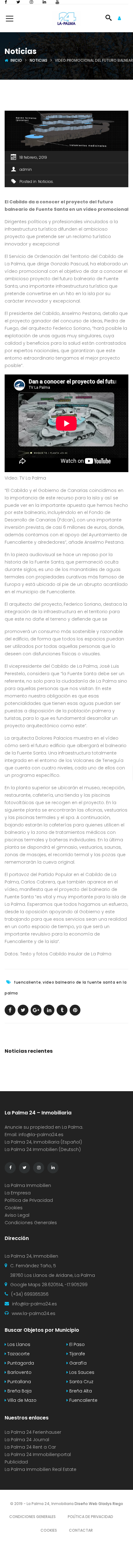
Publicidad (17, 1462)
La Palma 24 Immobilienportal (38, 1454)
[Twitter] (18, 2)
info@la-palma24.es (41, 1134)
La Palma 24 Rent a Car (30, 1447)
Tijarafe (76, 1354)
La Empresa (18, 1193)
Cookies (14, 1208)
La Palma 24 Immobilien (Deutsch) (43, 1149)
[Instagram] (31, 2)
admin (25, 169)
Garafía (77, 1363)
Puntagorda (20, 1363)
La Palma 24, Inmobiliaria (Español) (43, 1142)
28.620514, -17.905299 (65, 1285)
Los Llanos (18, 1344)
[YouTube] (57, 2)
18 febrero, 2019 (33, 157)
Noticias (38, 60)
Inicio (16, 60)
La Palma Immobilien (28, 1185)
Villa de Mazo (21, 1400)
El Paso (76, 1344)
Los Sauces (81, 1372)
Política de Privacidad (29, 1200)
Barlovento (19, 1372)
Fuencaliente (82, 1400)
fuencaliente (27, 982)
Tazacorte (18, 1354)
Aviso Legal (17, 1215)
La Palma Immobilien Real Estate (40, 1469)
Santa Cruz (80, 1382)
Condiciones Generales (31, 1223)
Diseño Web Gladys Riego (98, 1503)
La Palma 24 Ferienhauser (33, 1432)
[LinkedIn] (44, 2)
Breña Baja (19, 1391)
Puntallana (18, 1382)
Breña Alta (80, 1391)
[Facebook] (6, 2)
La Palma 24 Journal (27, 1440)
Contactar (81, 1530)
